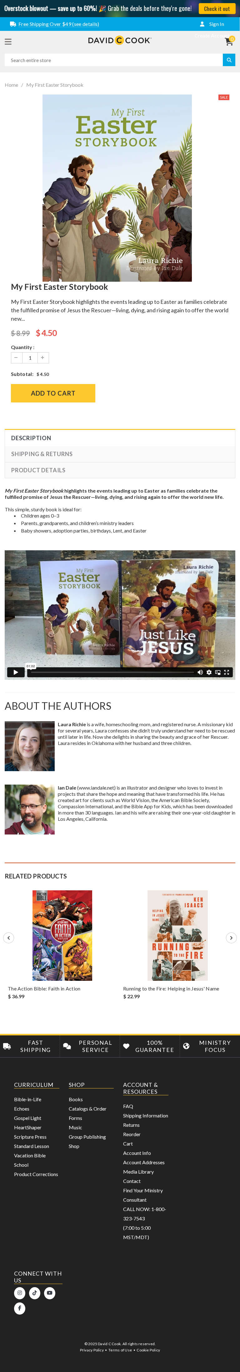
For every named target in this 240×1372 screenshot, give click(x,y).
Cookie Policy (148, 1350)
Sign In (216, 24)
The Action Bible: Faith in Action (44, 988)
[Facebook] (19, 1308)
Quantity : (22, 347)
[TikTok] (34, 1293)
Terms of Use (120, 1350)
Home (11, 85)
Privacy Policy (92, 1350)
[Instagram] (19, 1293)
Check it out (217, 8)
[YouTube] (49, 1293)
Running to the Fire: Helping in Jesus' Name (171, 988)
